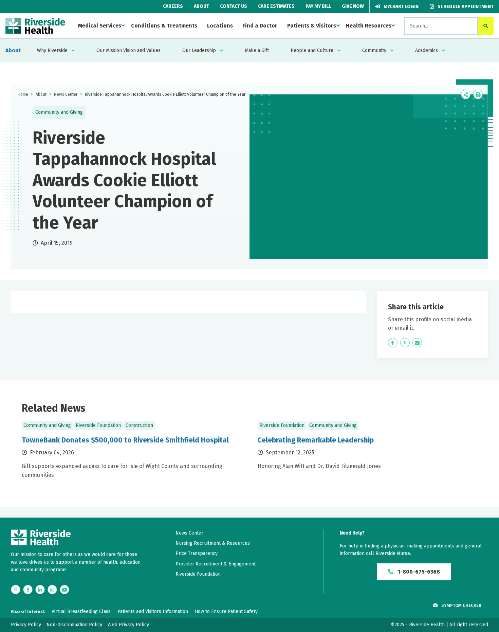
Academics (426, 50)
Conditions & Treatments (164, 25)
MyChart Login (401, 7)
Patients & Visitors (311, 25)
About (201, 6)
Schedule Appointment (465, 7)
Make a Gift (257, 50)
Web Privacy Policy (128, 625)
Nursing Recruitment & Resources (212, 543)
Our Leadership (199, 50)
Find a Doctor (259, 25)
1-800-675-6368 (418, 571)
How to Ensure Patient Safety (226, 611)
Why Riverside (52, 50)
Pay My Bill (318, 6)
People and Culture (312, 50)
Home (23, 94)
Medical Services (99, 25)
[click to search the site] (486, 26)
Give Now (353, 6)
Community (374, 50)
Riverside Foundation (198, 574)
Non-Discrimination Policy (74, 625)
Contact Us (233, 6)
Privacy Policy (26, 625)
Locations (220, 25)
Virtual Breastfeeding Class (81, 611)
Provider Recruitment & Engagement (215, 564)
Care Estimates (276, 6)
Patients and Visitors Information (152, 611)
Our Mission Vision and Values (128, 50)
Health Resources (368, 25)
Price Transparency (196, 553)
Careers (173, 6)
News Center (65, 94)
